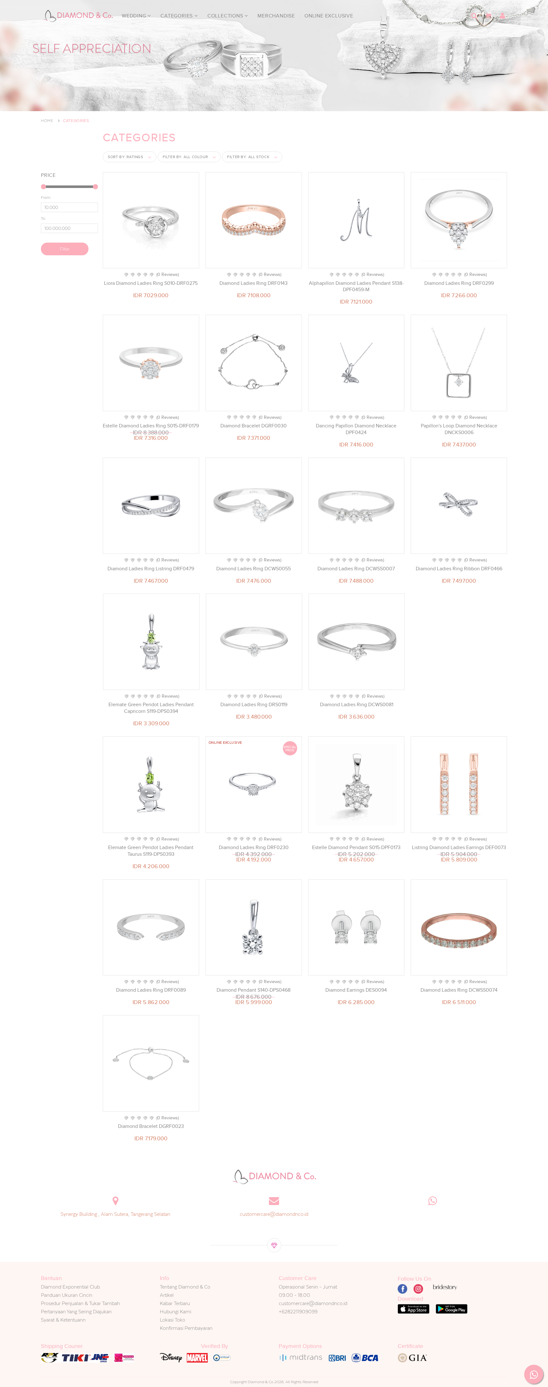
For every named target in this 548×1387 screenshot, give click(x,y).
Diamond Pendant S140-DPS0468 (253, 990)
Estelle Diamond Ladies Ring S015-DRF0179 (151, 426)
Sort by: (125, 157)
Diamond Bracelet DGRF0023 (151, 1126)
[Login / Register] (502, 16)
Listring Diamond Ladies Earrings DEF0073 (459, 847)
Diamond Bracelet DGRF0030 (253, 426)
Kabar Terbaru (175, 1303)
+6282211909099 (298, 1312)
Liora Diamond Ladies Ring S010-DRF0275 (151, 283)
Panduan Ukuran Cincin (66, 1295)
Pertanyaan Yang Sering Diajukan (76, 1312)
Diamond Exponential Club (70, 1287)
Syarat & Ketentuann (63, 1320)
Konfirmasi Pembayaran (186, 1328)
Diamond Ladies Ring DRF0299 (459, 283)
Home (47, 120)
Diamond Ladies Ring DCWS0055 (253, 569)
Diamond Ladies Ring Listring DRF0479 (151, 569)
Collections (226, 16)
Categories (177, 16)
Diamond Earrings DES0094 (356, 990)
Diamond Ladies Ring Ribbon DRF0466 (459, 569)
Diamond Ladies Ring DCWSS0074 (459, 990)
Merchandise (276, 16)
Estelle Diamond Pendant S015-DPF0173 (356, 847)
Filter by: (185, 157)
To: (43, 218)
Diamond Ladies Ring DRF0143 (253, 283)
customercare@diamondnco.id (274, 1214)
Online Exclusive (328, 16)
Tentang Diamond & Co (185, 1287)
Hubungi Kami (175, 1312)
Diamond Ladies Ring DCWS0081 (356, 704)
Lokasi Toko (172, 1320)
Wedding (134, 16)
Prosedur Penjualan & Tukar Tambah (80, 1303)
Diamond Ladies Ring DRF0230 (254, 847)
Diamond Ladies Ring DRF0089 (151, 990)
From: (46, 197)
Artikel (167, 1295)
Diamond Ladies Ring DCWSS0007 (356, 569)
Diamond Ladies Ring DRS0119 (253, 704)
